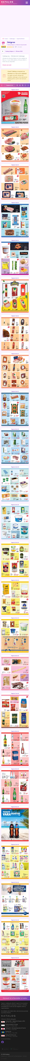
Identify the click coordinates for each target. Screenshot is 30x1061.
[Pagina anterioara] (1, 85)
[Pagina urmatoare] (28, 85)
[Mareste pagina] (22, 85)
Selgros (11, 42)
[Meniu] (27, 2)
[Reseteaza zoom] (20, 85)
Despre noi (4, 1056)
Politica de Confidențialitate (15, 1056)
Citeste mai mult (6, 65)
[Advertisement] (15, 21)
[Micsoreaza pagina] (17, 85)
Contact (25, 1056)
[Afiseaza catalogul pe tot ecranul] (25, 85)
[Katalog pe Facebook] (2, 1042)
